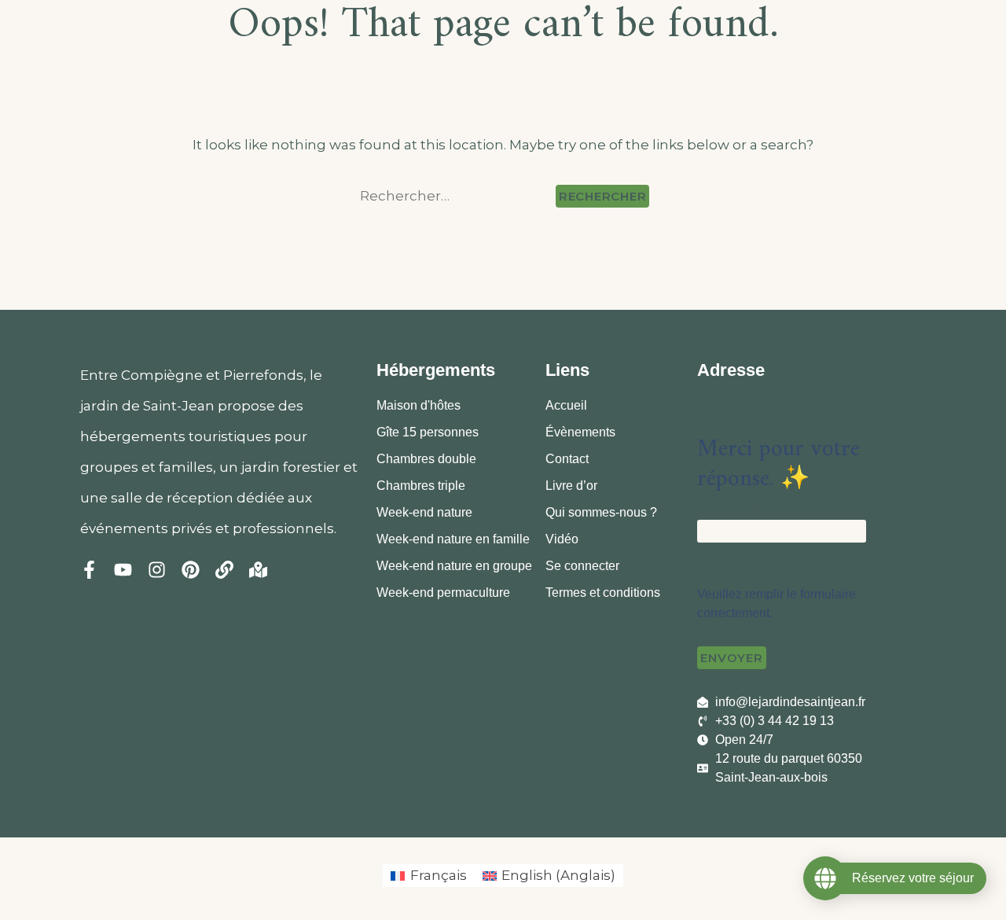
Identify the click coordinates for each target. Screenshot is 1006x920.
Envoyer (731, 657)
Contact (567, 459)
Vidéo (561, 539)
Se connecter (582, 565)
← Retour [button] (724, 389)
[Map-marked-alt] (258, 570)
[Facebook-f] (89, 570)
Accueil (566, 405)
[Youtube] (123, 570)
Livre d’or (571, 485)
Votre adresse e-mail (752, 505)
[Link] (224, 570)
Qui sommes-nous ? (601, 512)
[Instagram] (157, 570)
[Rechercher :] (455, 196)
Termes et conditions (602, 592)
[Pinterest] (191, 570)
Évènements (580, 432)
